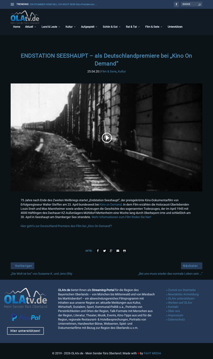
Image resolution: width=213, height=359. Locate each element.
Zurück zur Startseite (182, 290)
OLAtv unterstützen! (181, 298)
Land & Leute (49, 26)
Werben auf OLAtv (180, 302)
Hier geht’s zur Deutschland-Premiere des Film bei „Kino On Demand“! (66, 226)
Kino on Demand (111, 204)
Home (16, 26)
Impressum (175, 315)
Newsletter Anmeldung (183, 294)
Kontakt (173, 307)
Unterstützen (175, 26)
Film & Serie (152, 26)
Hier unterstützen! (25, 331)
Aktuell (29, 26)
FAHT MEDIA (152, 353)
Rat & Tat (131, 26)
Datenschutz (177, 319)
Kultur (69, 26)
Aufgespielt (87, 26)
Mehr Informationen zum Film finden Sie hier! (121, 217)
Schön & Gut (110, 26)
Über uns (174, 311)
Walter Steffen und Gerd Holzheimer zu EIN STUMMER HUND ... (62, 4)
